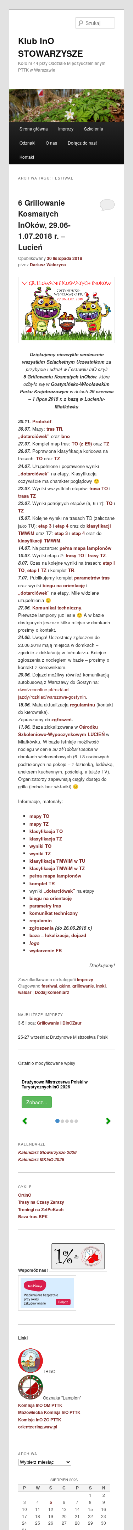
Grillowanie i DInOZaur (59, 1023)
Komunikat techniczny (56, 607)
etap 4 (61, 525)
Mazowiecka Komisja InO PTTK (49, 1412)
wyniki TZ (40, 853)
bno (65, 436)
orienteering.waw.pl (37, 1426)
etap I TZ (36, 570)
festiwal (49, 986)
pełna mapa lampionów (85, 548)
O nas (51, 143)
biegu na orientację (64, 585)
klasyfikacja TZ (45, 838)
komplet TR (42, 883)
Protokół (41, 421)
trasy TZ (97, 555)
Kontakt (27, 157)
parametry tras (45, 905)
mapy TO (39, 816)
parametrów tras (92, 577)
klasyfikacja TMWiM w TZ (57, 868)
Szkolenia (93, 129)
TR (71, 570)
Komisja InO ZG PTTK (39, 1419)
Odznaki (27, 143)
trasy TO (75, 555)
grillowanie (83, 986)
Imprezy (65, 129)
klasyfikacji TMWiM (39, 540)
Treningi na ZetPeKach (40, 1209)
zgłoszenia (41, 927)
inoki (101, 986)
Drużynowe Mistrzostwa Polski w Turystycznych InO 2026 (55, 1084)
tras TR (54, 428)
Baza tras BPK (33, 1216)
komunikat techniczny (53, 913)
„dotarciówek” (34, 436)
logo (34, 943)
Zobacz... (36, 1102)
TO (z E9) (82, 443)
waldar (25, 992)
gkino (64, 986)
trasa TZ (27, 495)
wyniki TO (40, 846)
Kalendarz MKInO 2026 (41, 1159)
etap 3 (44, 525)
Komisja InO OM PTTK (40, 1405)
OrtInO (24, 1195)
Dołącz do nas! (82, 143)
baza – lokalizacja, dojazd (57, 935)
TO (39, 458)
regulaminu (82, 704)
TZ (106, 443)
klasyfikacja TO (46, 831)
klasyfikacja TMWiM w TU (57, 860)
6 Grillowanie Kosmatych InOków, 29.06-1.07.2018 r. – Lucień (44, 224)
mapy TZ (39, 823)
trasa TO (98, 488)
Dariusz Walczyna (48, 264)
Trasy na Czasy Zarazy (41, 1202)
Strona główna (34, 129)
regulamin (40, 920)
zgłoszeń (61, 719)
